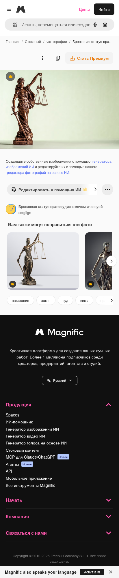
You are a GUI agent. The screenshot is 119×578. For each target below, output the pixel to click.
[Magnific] (59, 333)
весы (84, 300)
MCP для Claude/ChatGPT (37, 457)
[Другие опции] (42, 58)
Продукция (18, 404)
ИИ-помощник (19, 422)
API (9, 471)
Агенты (19, 464)
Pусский (59, 380)
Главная (12, 41)
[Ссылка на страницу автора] (11, 209)
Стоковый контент (23, 450)
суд (65, 300)
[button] (59, 380)
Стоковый (33, 41)
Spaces (12, 415)
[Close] (110, 571)
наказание (20, 300)
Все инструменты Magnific (30, 485)
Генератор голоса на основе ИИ (36, 443)
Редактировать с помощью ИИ (46, 191)
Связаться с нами (26, 533)
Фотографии (57, 41)
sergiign (24, 212)
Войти (104, 9)
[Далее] (95, 189)
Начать (14, 500)
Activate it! (92, 571)
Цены (84, 9)
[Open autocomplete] (13, 24)
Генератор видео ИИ (25, 436)
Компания (17, 516)
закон (46, 300)
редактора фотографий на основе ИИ (38, 172)
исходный (39, 77)
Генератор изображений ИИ (32, 429)
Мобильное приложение (29, 478)
